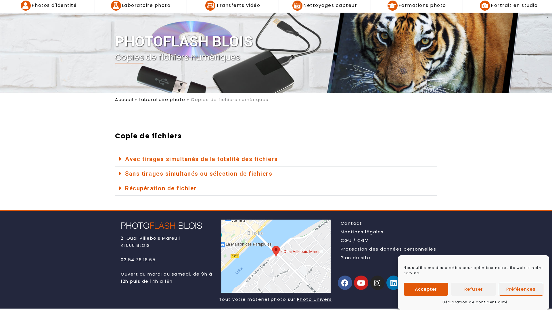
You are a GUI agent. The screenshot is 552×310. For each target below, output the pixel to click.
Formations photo (422, 5)
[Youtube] (361, 283)
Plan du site (356, 258)
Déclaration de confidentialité (474, 302)
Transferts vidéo (238, 5)
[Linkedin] (393, 283)
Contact (351, 223)
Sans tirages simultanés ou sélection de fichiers (198, 173)
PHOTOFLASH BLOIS (184, 41)
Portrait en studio (514, 5)
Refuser (473, 289)
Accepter (426, 289)
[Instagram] (377, 283)
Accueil (124, 99)
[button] (276, 159)
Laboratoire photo (146, 5)
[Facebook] (345, 283)
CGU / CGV (355, 240)
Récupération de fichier (161, 188)
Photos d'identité (54, 5)
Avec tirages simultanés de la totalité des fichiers (201, 159)
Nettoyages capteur (330, 5)
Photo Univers (314, 299)
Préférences (521, 289)
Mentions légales (362, 232)
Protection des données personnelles (388, 249)
